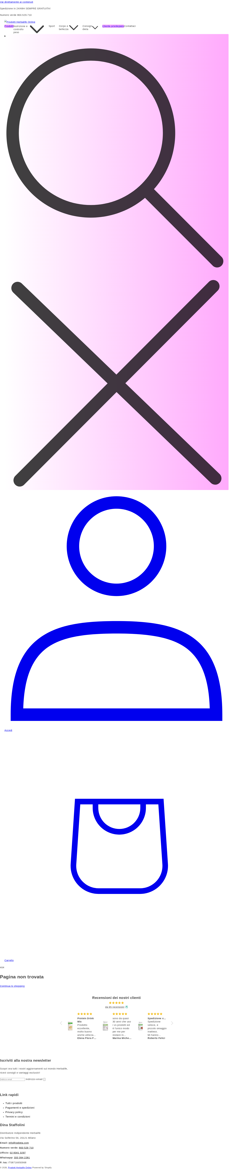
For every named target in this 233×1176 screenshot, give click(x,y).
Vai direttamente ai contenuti (16, 2)
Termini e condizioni (17, 1116)
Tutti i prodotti (13, 1103)
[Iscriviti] (44, 1079)
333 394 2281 (22, 1157)
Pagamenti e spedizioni (20, 1107)
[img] (116, 1003)
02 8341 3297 (18, 1152)
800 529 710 (26, 1147)
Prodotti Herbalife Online (20, 1168)
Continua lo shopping (12, 986)
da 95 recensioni (114, 1007)
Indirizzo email (34, 1079)
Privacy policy (14, 1112)
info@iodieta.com (19, 1143)
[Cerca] (116, 262)
